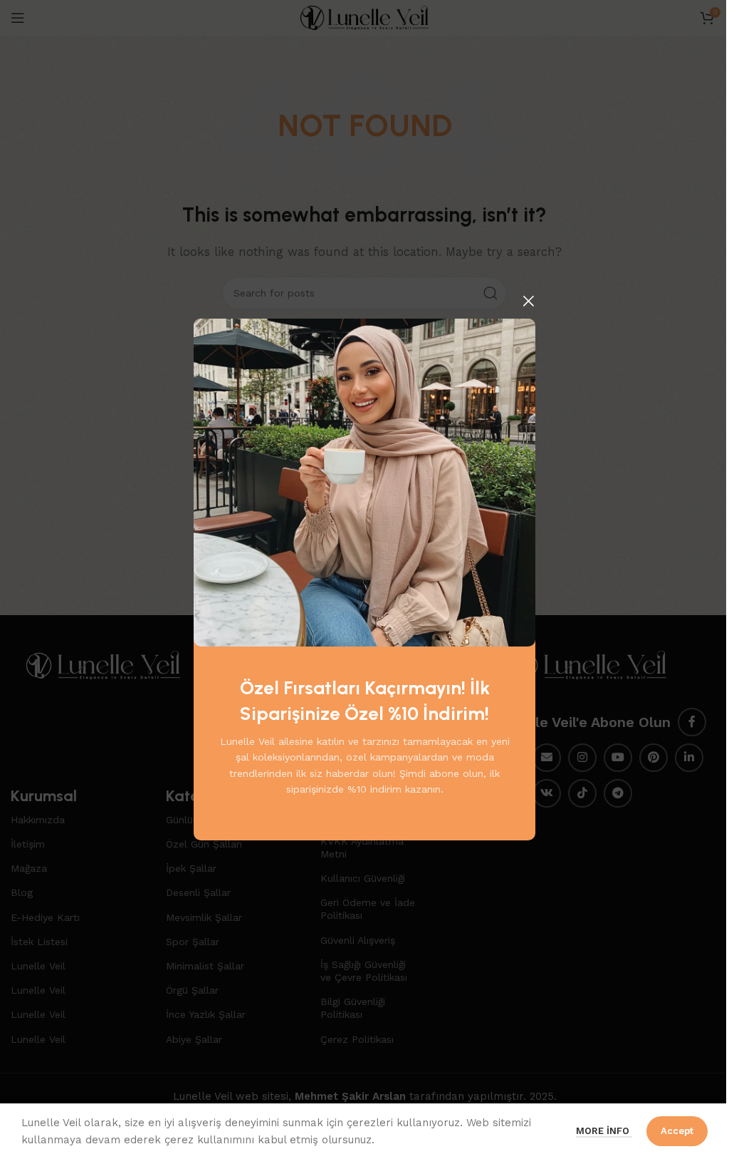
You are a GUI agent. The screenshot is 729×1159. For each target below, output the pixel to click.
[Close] (528, 301)
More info (604, 1130)
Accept (677, 1130)
